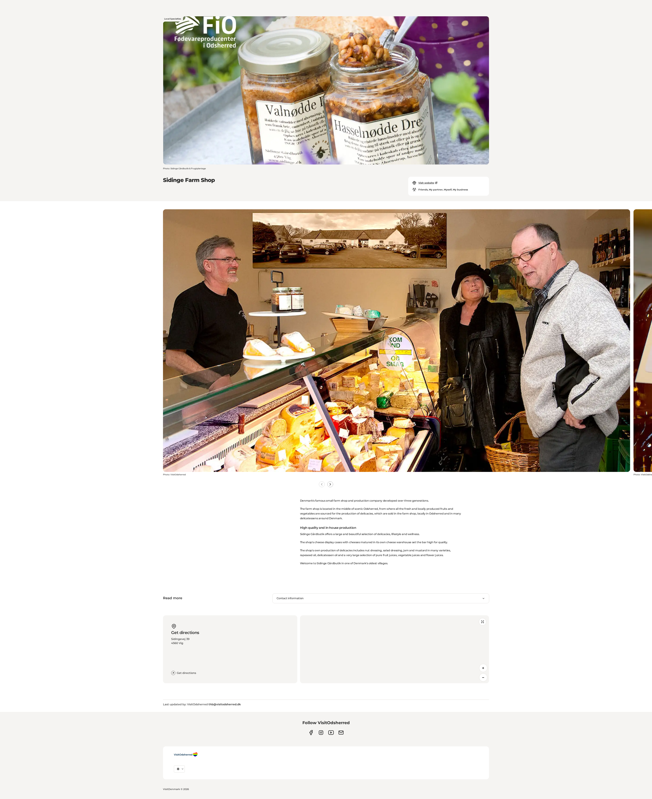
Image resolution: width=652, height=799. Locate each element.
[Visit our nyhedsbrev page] (341, 733)
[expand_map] (482, 622)
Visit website (426, 182)
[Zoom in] (483, 668)
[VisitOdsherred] (186, 754)
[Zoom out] (483, 677)
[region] (394, 649)
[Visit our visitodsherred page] (311, 733)
